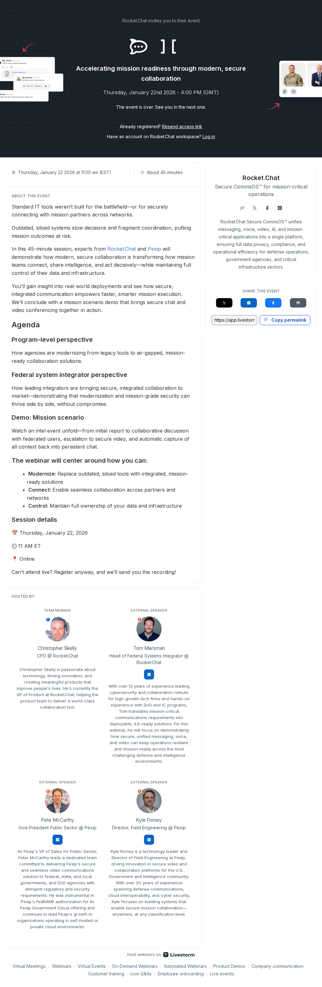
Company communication (277, 966)
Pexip (154, 249)
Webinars (61, 966)
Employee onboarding (181, 973)
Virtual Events (92, 966)
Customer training (106, 973)
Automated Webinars (185, 966)
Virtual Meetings (29, 966)
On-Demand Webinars (135, 966)
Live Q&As (141, 973)
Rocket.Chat (121, 249)
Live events (222, 973)
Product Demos (229, 966)
